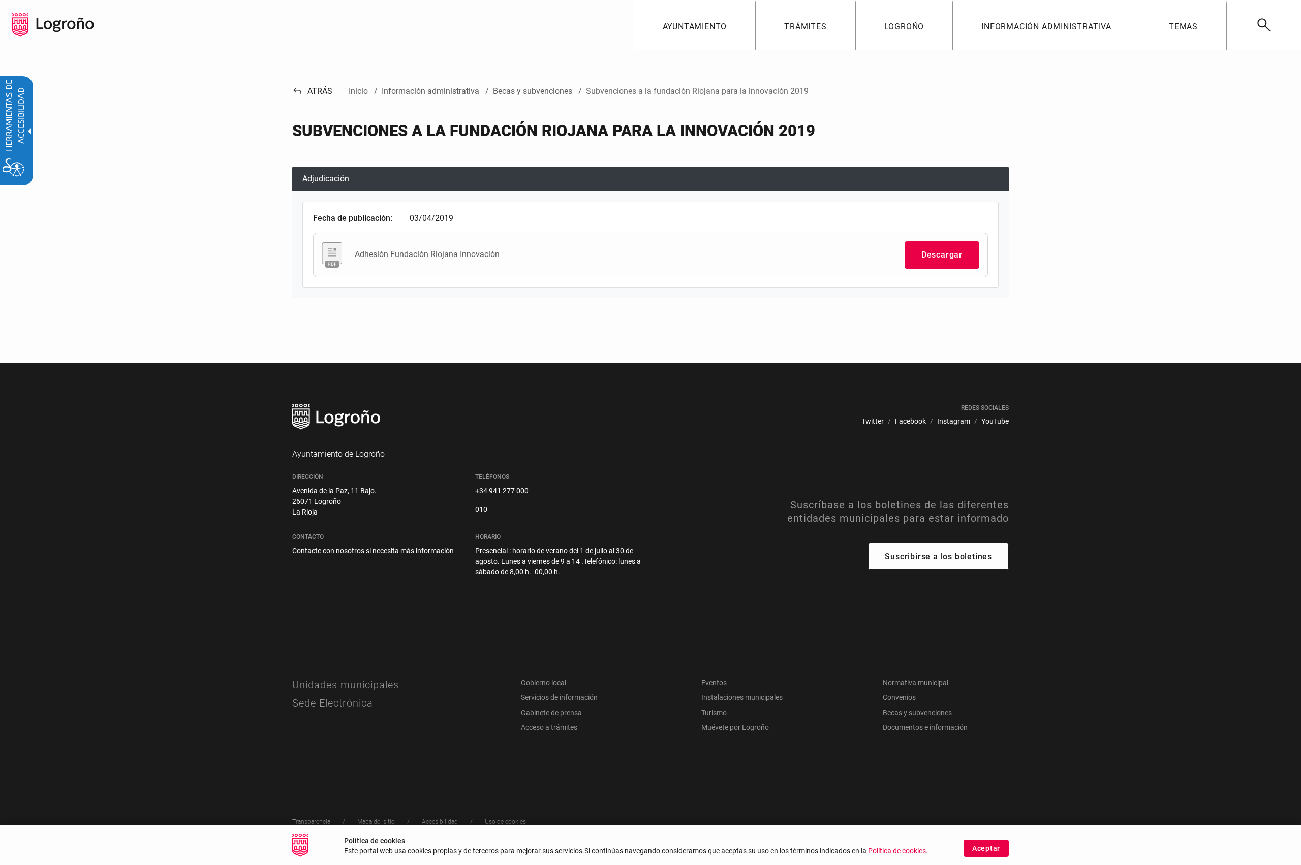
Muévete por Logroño (735, 727)
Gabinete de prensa (551, 713)
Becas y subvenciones (917, 713)
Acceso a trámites (549, 727)
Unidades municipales (345, 685)
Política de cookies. (898, 851)
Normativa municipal (915, 683)
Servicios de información (559, 697)
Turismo (714, 713)
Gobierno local (543, 683)
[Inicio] (65, 24)
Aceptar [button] (986, 848)
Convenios (899, 697)
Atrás (312, 91)
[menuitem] (695, 25)
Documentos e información (925, 727)
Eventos (714, 683)
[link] (1263, 25)
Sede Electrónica (332, 703)
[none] (20, 25)
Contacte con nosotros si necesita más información (373, 551)
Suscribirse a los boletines (938, 556)
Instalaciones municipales (742, 697)
